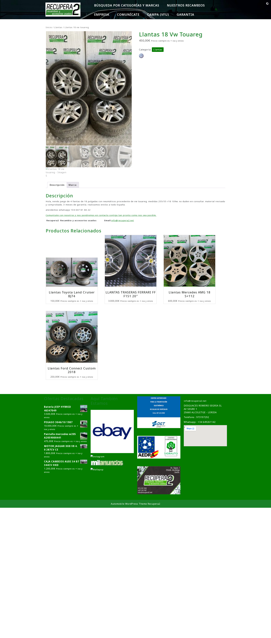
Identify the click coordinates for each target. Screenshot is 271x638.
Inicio (49, 27)
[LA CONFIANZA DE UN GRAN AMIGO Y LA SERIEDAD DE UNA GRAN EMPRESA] (107, 462)
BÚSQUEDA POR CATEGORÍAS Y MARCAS (126, 5)
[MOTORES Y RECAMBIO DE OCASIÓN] (112, 431)
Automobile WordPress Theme (129, 503)
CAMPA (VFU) (158, 14)
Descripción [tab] (57, 184)
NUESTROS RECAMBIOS (186, 5)
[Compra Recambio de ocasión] (97, 469)
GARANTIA (185, 14)
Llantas (58, 27)
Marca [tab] (73, 184)
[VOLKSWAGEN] (141, 56)
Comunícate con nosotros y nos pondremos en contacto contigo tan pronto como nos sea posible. (101, 215)
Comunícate (128, 14)
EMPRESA (101, 14)
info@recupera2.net (122, 220)
